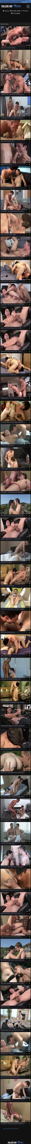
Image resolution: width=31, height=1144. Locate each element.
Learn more (24, 2)
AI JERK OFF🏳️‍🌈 (16, 11)
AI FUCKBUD (16, 13)
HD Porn (25, 11)
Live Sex (6, 11)
